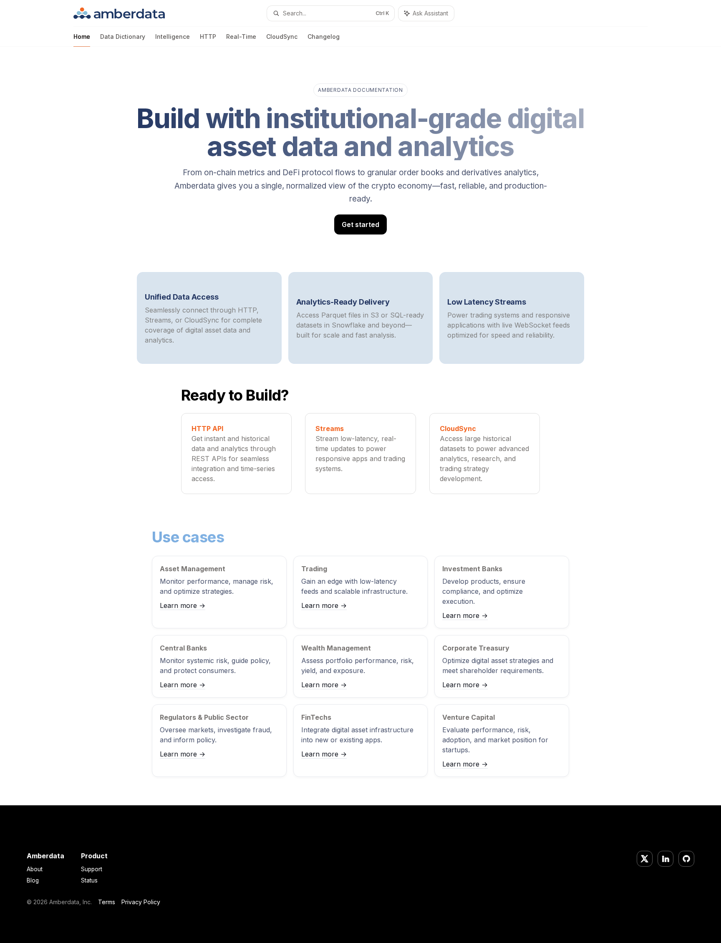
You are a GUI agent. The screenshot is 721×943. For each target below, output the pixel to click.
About (35, 869)
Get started (360, 224)
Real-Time (241, 36)
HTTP (208, 36)
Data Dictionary (122, 36)
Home (81, 36)
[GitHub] (686, 859)
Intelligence (172, 36)
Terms (106, 901)
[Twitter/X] (645, 859)
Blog (33, 880)
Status (89, 880)
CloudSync (281, 36)
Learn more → (182, 605)
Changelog (324, 36)
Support (91, 869)
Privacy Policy (140, 901)
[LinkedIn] (665, 859)
